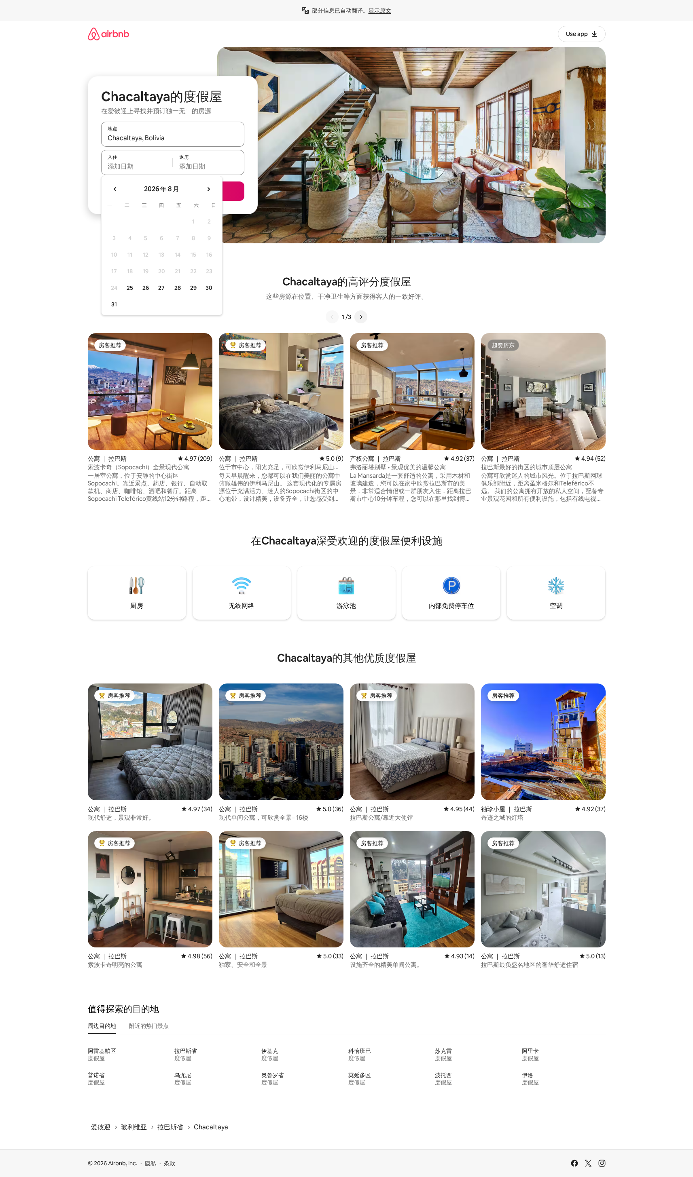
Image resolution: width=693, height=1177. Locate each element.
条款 (169, 1163)
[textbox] (137, 166)
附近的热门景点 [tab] (149, 1025)
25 (130, 287)
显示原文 (380, 10)
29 (193, 287)
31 (114, 304)
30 (209, 287)
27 (161, 287)
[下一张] (360, 316)
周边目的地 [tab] (102, 1025)
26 (145, 287)
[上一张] (332, 316)
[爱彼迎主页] (108, 33)
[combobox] (173, 138)
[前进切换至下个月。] (208, 189)
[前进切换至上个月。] (115, 189)
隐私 (150, 1163)
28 (177, 287)
